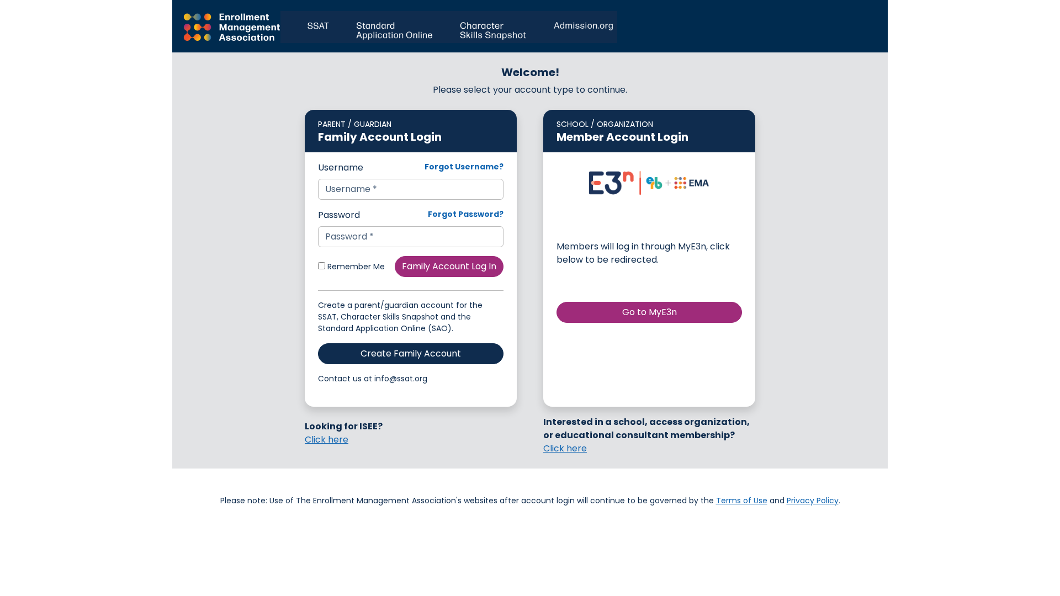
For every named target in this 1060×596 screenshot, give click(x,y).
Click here (326, 439)
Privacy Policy (813, 500)
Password (339, 215)
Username (340, 167)
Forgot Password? (466, 214)
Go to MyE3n (649, 312)
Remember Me (355, 266)
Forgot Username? (464, 166)
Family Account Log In (449, 266)
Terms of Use (741, 500)
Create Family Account (411, 353)
